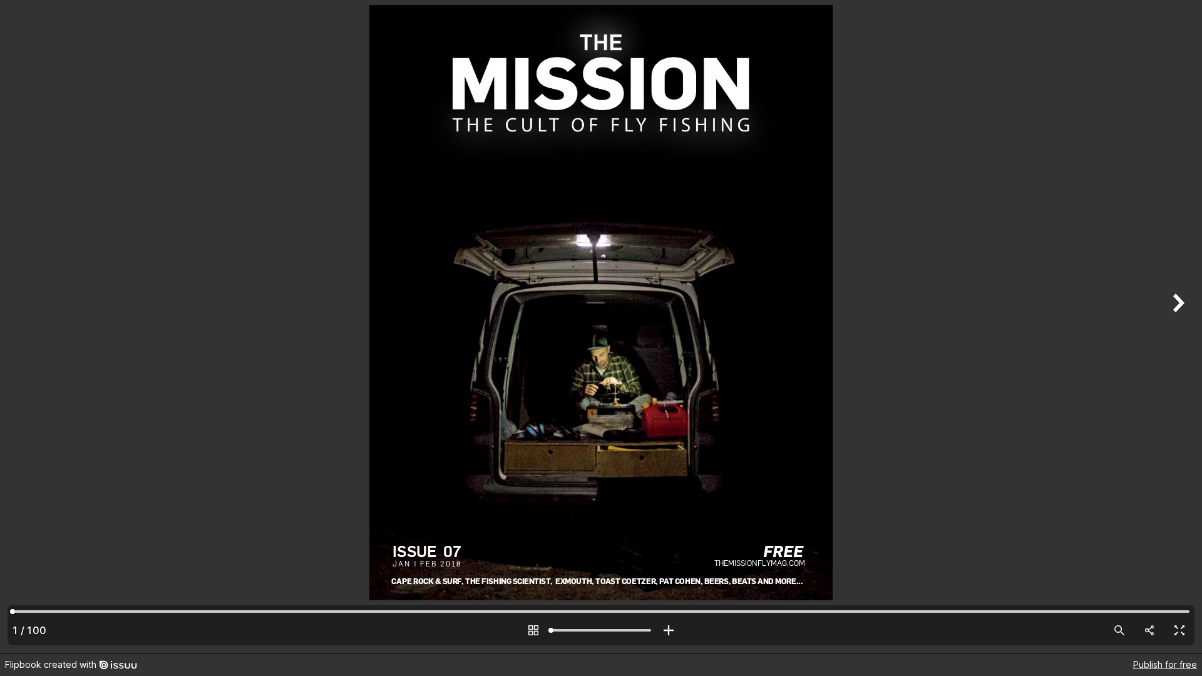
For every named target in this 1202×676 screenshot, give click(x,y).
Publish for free (1165, 664)
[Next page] (1177, 326)
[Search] (1119, 630)
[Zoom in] (668, 630)
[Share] (1149, 630)
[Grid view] (533, 630)
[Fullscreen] (1179, 630)
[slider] (601, 630)
